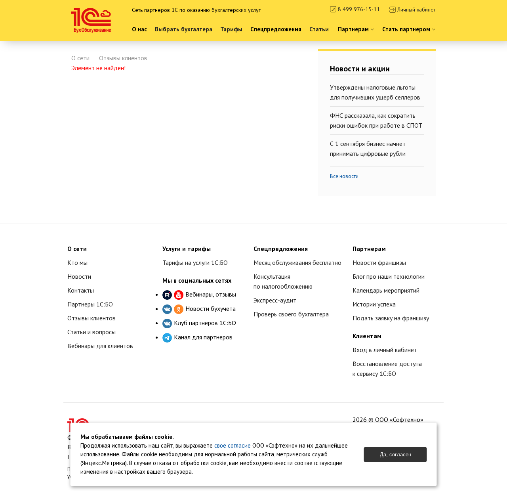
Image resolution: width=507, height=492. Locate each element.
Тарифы (231, 29)
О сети (80, 58)
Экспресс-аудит (275, 300)
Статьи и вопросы (91, 332)
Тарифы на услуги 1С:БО (195, 262)
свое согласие (232, 445)
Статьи (319, 29)
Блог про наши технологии (389, 276)
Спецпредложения (275, 29)
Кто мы (77, 262)
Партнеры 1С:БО (90, 304)
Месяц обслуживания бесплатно (297, 262)
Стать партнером (407, 29)
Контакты (80, 290)
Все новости (344, 176)
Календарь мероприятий (386, 290)
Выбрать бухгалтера (183, 29)
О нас (139, 29)
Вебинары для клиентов (100, 346)
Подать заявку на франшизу (391, 318)
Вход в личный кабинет (385, 350)
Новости (79, 276)
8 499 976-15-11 (358, 9)
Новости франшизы (379, 262)
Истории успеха (374, 304)
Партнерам (354, 29)
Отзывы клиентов (123, 58)
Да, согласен (395, 455)
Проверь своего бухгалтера (291, 314)
